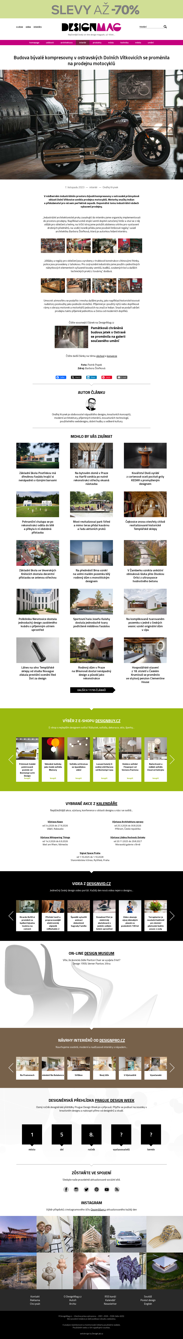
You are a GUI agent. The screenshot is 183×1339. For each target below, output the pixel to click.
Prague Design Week (114, 1100)
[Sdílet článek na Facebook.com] (61, 377)
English (148, 1304)
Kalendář (110, 1300)
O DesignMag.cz (73, 1296)
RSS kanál (110, 1296)
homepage (34, 42)
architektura (66, 42)
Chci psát (35, 1304)
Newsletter (110, 1304)
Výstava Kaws (55, 821)
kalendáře (106, 803)
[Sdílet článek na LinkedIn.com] (91, 377)
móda (111, 42)
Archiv (72, 1304)
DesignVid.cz (99, 883)
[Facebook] (66, 1189)
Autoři (72, 1300)
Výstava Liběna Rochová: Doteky (127, 837)
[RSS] (117, 1189)
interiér (82, 42)
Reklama (35, 1300)
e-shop (19, 26)
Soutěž (148, 1296)
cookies (117, 1324)
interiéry (38, 26)
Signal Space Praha (90, 853)
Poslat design (148, 1300)
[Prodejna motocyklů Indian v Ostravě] (91, 125)
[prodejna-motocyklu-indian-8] (130, 285)
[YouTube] (107, 1189)
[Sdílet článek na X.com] (76, 377)
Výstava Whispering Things (55, 837)
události (50, 42)
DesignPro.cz (112, 1040)
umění (151, 42)
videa (28, 26)
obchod (100, 356)
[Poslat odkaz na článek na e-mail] (122, 377)
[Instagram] (76, 1189)
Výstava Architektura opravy (127, 821)
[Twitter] (86, 1189)
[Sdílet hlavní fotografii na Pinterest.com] (106, 377)
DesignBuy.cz (107, 721)
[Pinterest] (96, 1189)
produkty (97, 42)
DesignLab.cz (97, 1333)
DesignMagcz (98, 1209)
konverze (112, 356)
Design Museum (99, 953)
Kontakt (35, 1296)
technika (124, 42)
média (138, 42)
